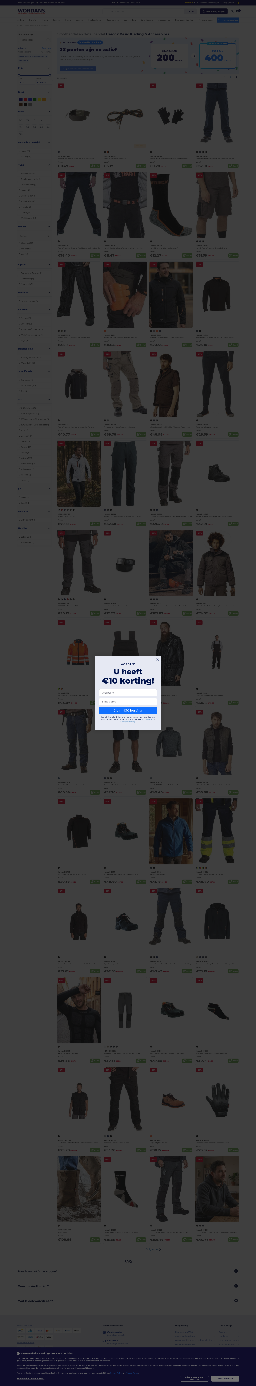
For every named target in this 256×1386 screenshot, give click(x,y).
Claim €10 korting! (128, 710)
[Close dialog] (157, 659)
